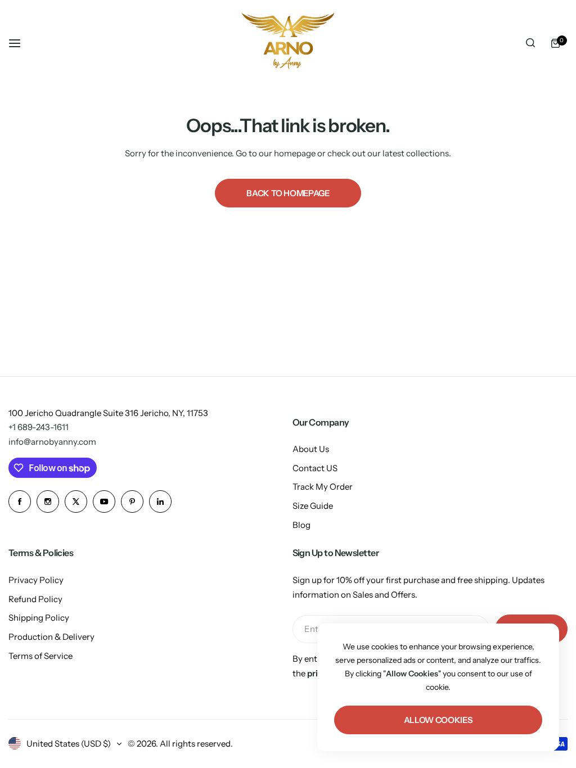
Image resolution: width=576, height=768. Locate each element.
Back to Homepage (287, 193)
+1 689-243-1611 (38, 427)
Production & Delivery (51, 636)
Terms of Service (40, 655)
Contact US (315, 468)
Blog (301, 524)
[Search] (530, 43)
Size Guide (312, 505)
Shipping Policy (38, 617)
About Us (310, 449)
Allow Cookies (438, 720)
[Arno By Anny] (288, 43)
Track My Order (322, 486)
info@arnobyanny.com (52, 441)
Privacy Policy (36, 580)
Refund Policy (35, 599)
